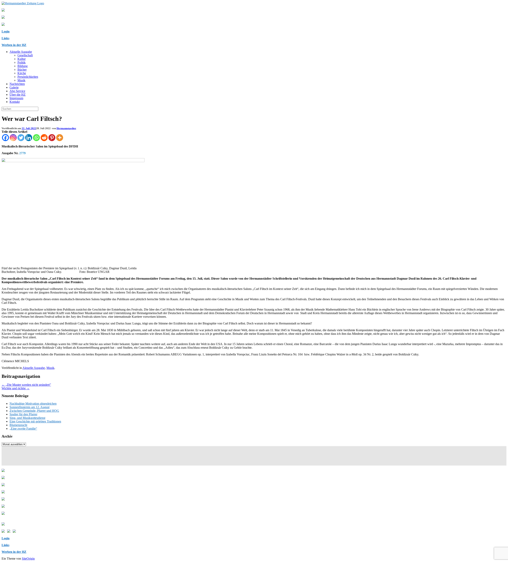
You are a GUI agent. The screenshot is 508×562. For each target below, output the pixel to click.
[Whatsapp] (36, 137)
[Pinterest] (51, 137)
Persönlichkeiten (27, 76)
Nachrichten (17, 84)
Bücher (22, 69)
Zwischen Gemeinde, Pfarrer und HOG (34, 410)
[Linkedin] (28, 137)
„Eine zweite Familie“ (23, 428)
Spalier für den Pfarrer (23, 414)
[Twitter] (20, 137)
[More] (59, 137)
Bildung (22, 66)
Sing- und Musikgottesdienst (27, 418)
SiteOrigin (28, 558)
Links (5, 38)
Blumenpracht (18, 425)
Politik (21, 62)
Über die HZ (18, 94)
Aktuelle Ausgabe (21, 51)
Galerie (14, 87)
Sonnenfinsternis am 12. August (29, 407)
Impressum (16, 98)
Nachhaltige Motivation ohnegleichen (33, 403)
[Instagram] (13, 137)
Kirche (21, 73)
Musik (21, 80)
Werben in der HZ (14, 45)
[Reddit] (44, 137)
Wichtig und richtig (16, 388)
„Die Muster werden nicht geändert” (26, 384)
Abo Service (17, 91)
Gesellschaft (25, 55)
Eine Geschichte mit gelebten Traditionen (35, 421)
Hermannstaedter (66, 128)
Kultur (21, 59)
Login (6, 31)
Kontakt (15, 101)
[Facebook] (5, 137)
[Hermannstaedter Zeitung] (23, 3)
